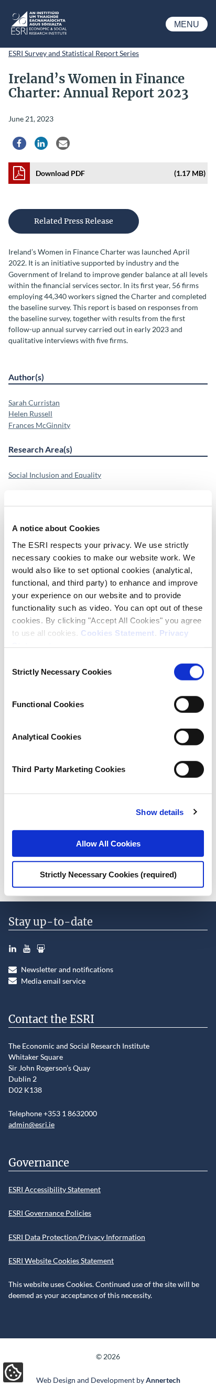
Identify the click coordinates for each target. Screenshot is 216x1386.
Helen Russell (30, 413)
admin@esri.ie (31, 1124)
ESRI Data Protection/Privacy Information (76, 1237)
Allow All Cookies (108, 843)
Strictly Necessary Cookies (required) (108, 874)
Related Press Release (73, 221)
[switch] (189, 704)
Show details (159, 811)
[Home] (38, 33)
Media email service (53, 980)
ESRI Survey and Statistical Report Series (73, 53)
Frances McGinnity (39, 425)
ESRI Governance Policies (49, 1212)
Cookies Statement (118, 632)
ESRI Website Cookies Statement (61, 1260)
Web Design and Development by (108, 1380)
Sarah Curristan (34, 402)
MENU (186, 24)
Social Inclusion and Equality (54, 474)
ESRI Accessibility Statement (54, 1189)
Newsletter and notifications (67, 969)
